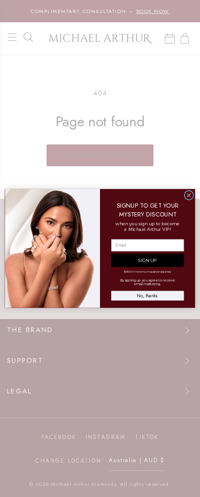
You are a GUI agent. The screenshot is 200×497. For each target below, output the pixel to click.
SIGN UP (147, 260)
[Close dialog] (189, 195)
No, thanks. (147, 296)
